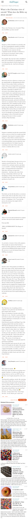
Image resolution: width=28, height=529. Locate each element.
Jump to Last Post (9, 17)
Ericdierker (10, 125)
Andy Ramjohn (11, 361)
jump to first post (14, 399)
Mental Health (16, 466)
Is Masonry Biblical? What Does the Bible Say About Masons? (17, 456)
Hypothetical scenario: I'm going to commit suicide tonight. (18, 471)
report (6, 32)
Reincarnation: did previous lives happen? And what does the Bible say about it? (18, 412)
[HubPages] (14, 2)
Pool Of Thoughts (12, 73)
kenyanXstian (11, 186)
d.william (10, 300)
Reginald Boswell (12, 210)
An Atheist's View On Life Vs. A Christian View (18, 503)
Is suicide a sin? (18, 489)
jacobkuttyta (11, 20)
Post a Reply (22, 399)
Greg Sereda (11, 37)
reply (3, 32)
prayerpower (11, 235)
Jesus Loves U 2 (12, 259)
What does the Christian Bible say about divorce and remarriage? (18, 434)
